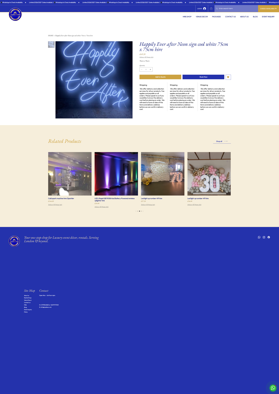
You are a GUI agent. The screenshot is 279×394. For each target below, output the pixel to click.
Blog (25, 307)
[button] (187, 16)
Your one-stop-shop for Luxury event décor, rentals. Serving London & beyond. (61, 239)
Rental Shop (27, 298)
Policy (26, 312)
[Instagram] (263, 237)
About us (26, 295)
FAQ (25, 305)
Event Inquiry (28, 309)
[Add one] (150, 69)
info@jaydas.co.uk (46, 307)
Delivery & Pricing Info (55, 205)
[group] (139, 180)
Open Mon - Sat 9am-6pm (47, 295)
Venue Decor (28, 300)
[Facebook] (268, 237)
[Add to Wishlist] (228, 77)
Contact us (27, 302)
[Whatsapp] (259, 237)
